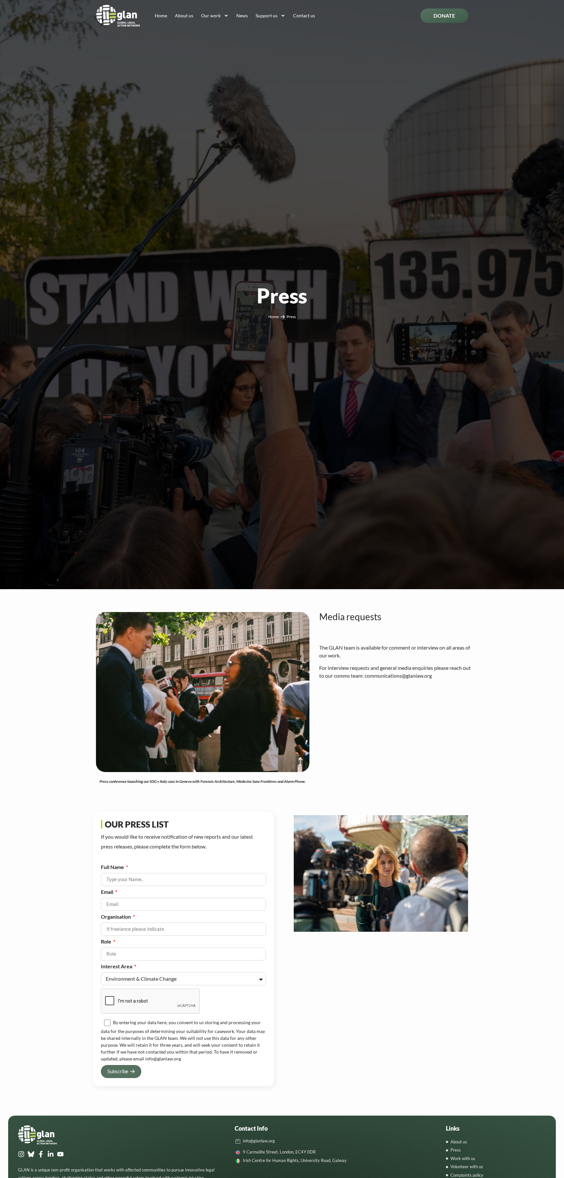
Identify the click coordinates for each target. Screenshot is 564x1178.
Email (107, 892)
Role (106, 941)
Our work (211, 15)
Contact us (304, 15)
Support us (266, 15)
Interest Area (117, 966)
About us (184, 15)
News (242, 15)
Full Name (113, 867)
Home (161, 15)
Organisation (116, 917)
